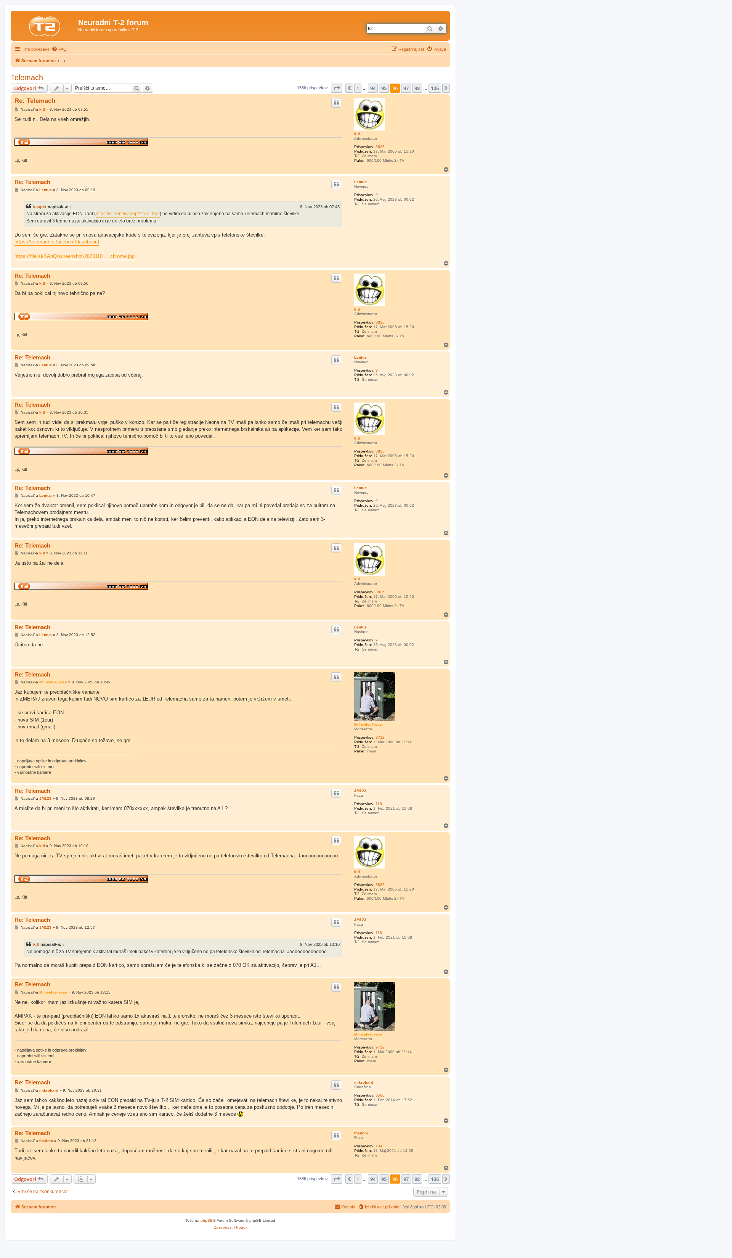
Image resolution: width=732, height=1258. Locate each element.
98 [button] (417, 88)
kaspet (40, 207)
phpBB (207, 1220)
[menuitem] (59, 49)
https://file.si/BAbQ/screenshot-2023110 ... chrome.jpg (74, 256)
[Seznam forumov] (45, 25)
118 (379, 804)
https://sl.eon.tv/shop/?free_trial (128, 213)
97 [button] (406, 88)
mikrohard (363, 1082)
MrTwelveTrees (368, 724)
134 (379, 1146)
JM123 (360, 791)
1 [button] (357, 88)
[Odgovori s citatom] (336, 102)
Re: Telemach (34, 101)
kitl (357, 134)
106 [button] (435, 88)
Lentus (360, 182)
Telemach (27, 77)
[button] (336, 88)
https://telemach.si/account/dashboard (56, 242)
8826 (380, 147)
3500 (380, 1095)
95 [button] (384, 88)
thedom (361, 1133)
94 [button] (373, 88)
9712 (380, 737)
